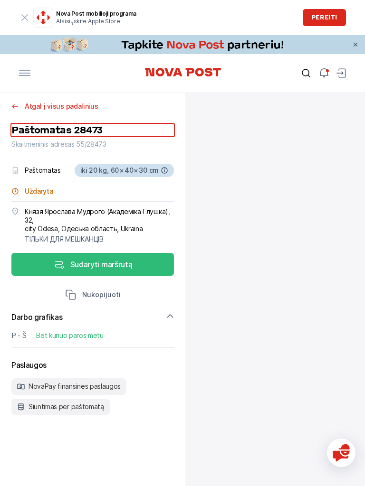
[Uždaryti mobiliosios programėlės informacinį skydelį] (24, 17)
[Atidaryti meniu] (24, 73)
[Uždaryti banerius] (355, 44)
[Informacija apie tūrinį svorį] (164, 170)
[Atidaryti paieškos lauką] (306, 73)
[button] (93, 295)
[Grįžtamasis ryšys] (341, 453)
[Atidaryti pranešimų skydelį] (324, 73)
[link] (182, 44)
